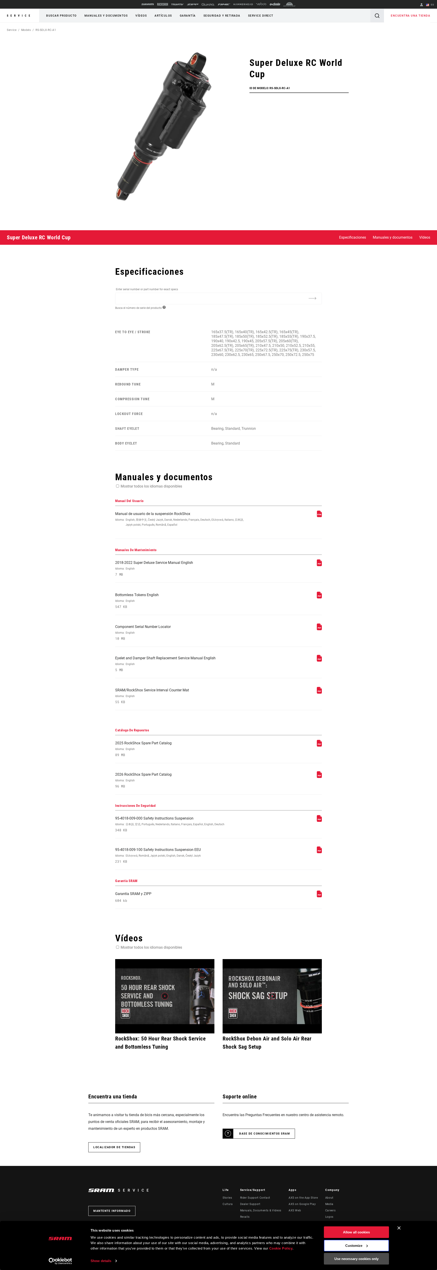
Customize (353, 1246)
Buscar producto (61, 15)
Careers (330, 1210)
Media (329, 1204)
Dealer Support (250, 1204)
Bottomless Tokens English (137, 601)
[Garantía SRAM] (319, 896)
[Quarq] (208, 4)
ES (432, 4)
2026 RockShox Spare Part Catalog (143, 780)
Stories (227, 1197)
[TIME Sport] (224, 4)
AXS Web (295, 1210)
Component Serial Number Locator (143, 633)
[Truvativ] (177, 4)
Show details (101, 1261)
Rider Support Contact (255, 1197)
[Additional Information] (312, 298)
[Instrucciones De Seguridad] (319, 820)
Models (26, 30)
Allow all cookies (356, 1232)
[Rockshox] (162, 4)
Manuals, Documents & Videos (260, 1210)
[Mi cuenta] (421, 5)
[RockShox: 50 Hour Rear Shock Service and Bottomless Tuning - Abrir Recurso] (164, 996)
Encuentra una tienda (410, 15)
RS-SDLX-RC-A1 (46, 30)
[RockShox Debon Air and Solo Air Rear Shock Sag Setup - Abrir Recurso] (272, 996)
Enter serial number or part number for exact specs (147, 289)
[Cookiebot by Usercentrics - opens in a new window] (60, 1261)
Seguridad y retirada (221, 15)
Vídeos (141, 15)
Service (19, 15)
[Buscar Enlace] (377, 15)
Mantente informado (111, 1210)
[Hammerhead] (243, 4)
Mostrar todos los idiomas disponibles (151, 486)
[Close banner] (399, 1228)
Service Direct (260, 15)
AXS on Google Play (302, 1204)
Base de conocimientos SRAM (264, 1133)
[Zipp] (192, 4)
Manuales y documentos (106, 15)
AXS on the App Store (303, 1197)
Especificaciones (352, 237)
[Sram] (147, 4)
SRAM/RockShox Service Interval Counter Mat (152, 696)
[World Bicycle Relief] (289, 4)
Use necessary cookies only (356, 1259)
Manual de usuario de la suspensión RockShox (179, 519)
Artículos (163, 15)
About (329, 1197)
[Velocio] (261, 4)
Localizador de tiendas (114, 1147)
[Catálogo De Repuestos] (319, 745)
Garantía (188, 15)
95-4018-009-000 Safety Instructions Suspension (169, 824)
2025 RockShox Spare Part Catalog (143, 749)
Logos (329, 1216)
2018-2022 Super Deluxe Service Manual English (154, 568)
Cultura (228, 1204)
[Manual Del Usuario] (319, 516)
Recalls (245, 1216)
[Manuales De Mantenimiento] (319, 565)
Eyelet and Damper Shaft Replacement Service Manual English (165, 664)
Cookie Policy (281, 1248)
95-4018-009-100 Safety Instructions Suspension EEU (158, 856)
